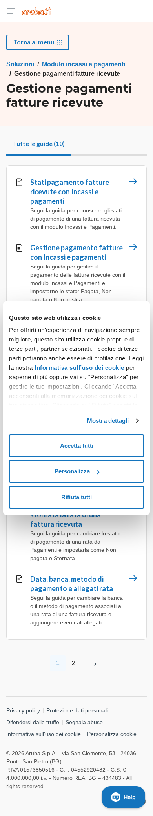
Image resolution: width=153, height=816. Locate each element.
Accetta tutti (76, 445)
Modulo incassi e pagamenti (83, 64)
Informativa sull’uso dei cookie (78, 367)
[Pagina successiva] (95, 663)
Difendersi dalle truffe (32, 722)
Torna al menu (33, 42)
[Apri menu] (11, 11)
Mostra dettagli (108, 420)
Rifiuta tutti (76, 497)
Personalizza (72, 471)
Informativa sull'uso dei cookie (43, 734)
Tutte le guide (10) (39, 143)
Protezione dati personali (77, 710)
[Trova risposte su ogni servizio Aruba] (36, 11)
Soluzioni (20, 64)
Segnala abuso (84, 722)
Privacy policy (23, 710)
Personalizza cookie (112, 734)
